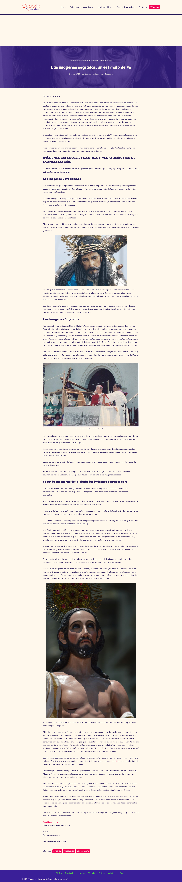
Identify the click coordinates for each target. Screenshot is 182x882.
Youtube (91, 873)
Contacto (143, 7)
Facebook (69, 873)
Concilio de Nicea (50, 822)
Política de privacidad (125, 7)
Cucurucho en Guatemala (94, 74)
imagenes (57, 851)
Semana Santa (83, 851)
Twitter (102, 873)
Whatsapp (112, 873)
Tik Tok (59, 873)
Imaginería (78, 60)
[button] (112, 7)
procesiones (69, 851)
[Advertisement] (91, 30)
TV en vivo (155, 7)
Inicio (72, 60)
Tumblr (123, 873)
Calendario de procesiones (81, 7)
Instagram (80, 873)
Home (63, 7)
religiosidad (115, 761)
